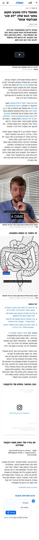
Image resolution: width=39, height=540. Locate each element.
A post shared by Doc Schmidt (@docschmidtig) (19, 435)
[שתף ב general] (3, 3)
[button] (30, 3)
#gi (33, 450)
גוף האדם (30, 487)
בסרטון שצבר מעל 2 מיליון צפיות (23, 103)
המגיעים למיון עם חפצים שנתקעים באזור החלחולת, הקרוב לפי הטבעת (20, 116)
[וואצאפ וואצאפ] (8, 3)
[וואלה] (19, 3)
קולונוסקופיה (22, 487)
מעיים (35, 487)
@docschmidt (26, 85)
